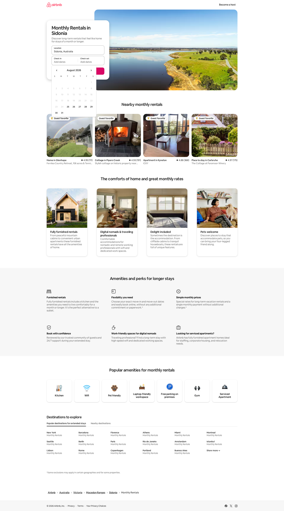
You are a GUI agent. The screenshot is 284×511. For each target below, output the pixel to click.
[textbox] (65, 62)
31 (62, 113)
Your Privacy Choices (96, 506)
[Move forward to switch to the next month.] (91, 70)
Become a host (227, 4)
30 (56, 113)
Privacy (71, 506)
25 (68, 106)
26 (74, 106)
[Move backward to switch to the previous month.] (57, 70)
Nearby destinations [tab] (101, 423)
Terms (80, 506)
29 (91, 106)
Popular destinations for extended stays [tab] (66, 423)
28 (85, 106)
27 (80, 106)
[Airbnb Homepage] (54, 4)
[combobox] (78, 51)
